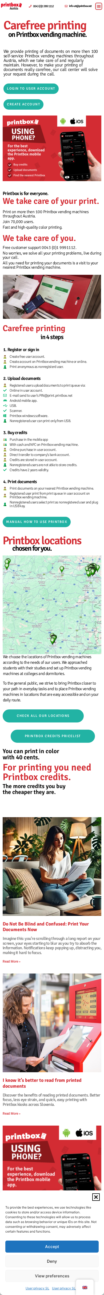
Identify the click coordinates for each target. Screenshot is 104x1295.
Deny (52, 1261)
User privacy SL (37, 1288)
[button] (96, 1197)
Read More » (12, 961)
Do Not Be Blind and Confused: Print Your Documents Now (46, 927)
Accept (52, 1246)
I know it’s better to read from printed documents (42, 1083)
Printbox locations (42, 540)
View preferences (52, 1275)
